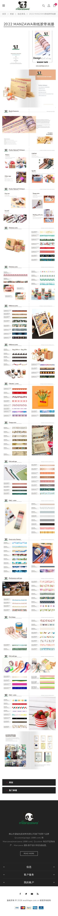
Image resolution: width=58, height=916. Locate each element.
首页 (4, 14)
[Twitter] (26, 894)
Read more (29, 854)
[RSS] (38, 894)
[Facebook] (20, 894)
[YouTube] (32, 894)
